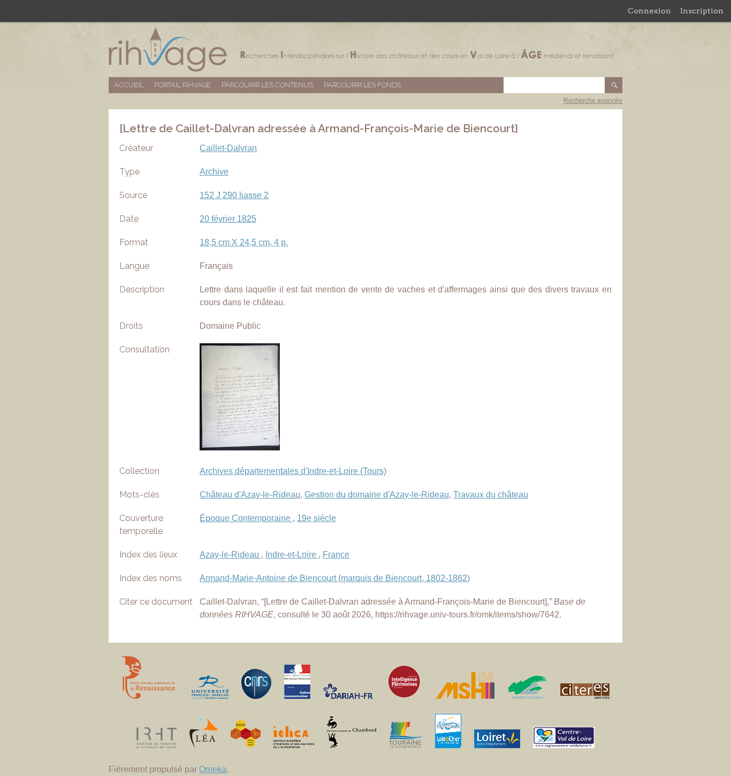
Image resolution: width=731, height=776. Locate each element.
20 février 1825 (228, 218)
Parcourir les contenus (267, 85)
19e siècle (316, 518)
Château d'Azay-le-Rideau (250, 494)
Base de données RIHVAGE (365, 49)
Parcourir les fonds (362, 85)
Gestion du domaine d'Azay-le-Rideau (376, 494)
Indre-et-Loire (291, 554)
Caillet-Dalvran (228, 148)
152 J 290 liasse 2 (234, 195)
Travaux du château (490, 494)
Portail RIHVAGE (182, 85)
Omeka (212, 769)
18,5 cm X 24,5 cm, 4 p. (244, 242)
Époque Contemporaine (246, 518)
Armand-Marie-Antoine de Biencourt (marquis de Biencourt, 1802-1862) (335, 578)
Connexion (649, 10)
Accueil (128, 85)
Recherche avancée (593, 100)
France (336, 554)
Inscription (702, 10)
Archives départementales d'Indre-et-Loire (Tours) (293, 471)
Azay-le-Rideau (230, 554)
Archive (214, 171)
